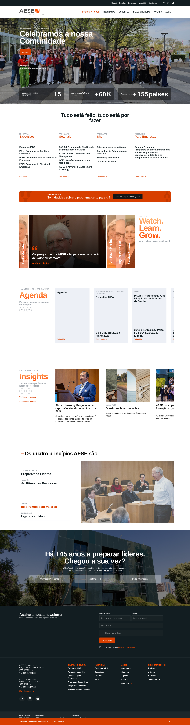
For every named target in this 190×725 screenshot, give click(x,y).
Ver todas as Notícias (27, 402)
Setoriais (98, 676)
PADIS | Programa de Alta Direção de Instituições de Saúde (76, 148)
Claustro (125, 672)
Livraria (124, 679)
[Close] (169, 721)
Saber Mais (139, 177)
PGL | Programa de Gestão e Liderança (34, 152)
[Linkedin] (22, 698)
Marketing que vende (108, 157)
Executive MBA (27, 147)
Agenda (124, 676)
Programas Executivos (78, 682)
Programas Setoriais (77, 686)
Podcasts (152, 676)
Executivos (99, 672)
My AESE (142, 3)
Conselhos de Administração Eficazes (112, 152)
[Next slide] (29, 74)
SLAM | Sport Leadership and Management (74, 155)
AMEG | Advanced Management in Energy (76, 168)
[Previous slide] (22, 74)
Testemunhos (154, 679)
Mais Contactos (25, 691)
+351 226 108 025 (29, 687)
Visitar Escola (95, 579)
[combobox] (102, 633)
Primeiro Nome (104, 613)
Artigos (151, 672)
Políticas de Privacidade (126, 647)
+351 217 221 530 (29, 673)
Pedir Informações (140, 579)
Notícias (151, 668)
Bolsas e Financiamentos (79, 690)
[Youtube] (37, 698)
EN (168, 3)
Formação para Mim (76, 672)
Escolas (122, 3)
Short (97, 679)
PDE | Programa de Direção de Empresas (35, 165)
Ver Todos (23, 177)
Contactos (153, 3)
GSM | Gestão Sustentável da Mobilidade (74, 161)
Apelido (134, 613)
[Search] (173, 3)
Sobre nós (126, 668)
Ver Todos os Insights (27, 397)
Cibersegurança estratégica (111, 147)
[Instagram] (30, 698)
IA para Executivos (106, 161)
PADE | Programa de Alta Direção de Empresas (38, 158)
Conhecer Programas (49, 579)
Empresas (132, 3)
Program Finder (91, 12)
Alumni (114, 3)
